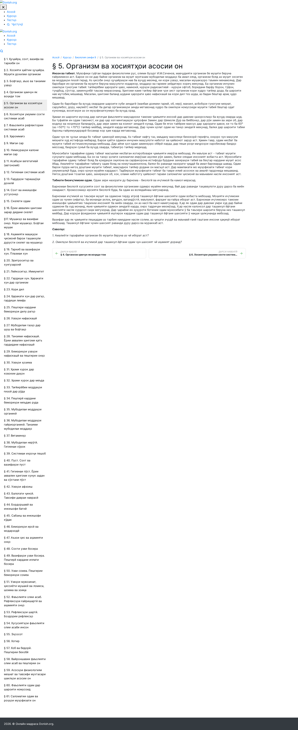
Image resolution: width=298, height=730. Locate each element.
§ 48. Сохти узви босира (21, 548)
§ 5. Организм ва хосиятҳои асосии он (23, 105)
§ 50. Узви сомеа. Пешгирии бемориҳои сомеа (23, 573)
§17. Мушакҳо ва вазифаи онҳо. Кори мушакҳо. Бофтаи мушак (24, 223)
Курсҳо (12, 16)
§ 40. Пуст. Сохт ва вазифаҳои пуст (17, 462)
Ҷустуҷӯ (17, 24)
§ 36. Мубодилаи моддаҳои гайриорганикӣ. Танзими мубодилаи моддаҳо (22, 424)
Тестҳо (11, 20)
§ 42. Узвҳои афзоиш (18, 486)
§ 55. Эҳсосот (13, 634)
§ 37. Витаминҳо (15, 435)
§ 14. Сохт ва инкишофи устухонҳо (20, 192)
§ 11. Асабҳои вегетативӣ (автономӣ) (21, 163)
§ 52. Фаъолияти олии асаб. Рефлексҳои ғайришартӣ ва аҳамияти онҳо (23, 601)
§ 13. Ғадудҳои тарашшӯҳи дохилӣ (22, 181)
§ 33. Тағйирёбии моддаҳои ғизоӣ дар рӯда (23, 389)
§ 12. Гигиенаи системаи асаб (24, 172)
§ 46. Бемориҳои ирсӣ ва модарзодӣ (21, 528)
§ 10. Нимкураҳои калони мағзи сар (21, 152)
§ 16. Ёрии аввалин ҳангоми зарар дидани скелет (23, 210)
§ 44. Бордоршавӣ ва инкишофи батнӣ (18, 506)
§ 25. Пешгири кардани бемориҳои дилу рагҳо (20, 309)
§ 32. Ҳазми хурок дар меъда (24, 380)
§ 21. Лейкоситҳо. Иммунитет (24, 271)
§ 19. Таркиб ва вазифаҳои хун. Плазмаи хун (22, 251)
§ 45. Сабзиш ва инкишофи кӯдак (22, 517)
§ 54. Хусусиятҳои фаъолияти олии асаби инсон (24, 625)
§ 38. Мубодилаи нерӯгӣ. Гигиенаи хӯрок (21, 444)
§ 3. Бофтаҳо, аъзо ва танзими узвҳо (25, 83)
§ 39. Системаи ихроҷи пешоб (25, 453)
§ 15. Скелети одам (17, 201)
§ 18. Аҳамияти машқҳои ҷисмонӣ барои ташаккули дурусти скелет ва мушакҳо (23, 238)
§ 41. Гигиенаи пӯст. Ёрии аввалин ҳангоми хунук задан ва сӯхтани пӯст (24, 475)
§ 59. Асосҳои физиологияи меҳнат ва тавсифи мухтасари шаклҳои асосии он (25, 674)
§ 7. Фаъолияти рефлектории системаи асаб (23, 127)
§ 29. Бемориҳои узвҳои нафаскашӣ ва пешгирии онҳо (24, 353)
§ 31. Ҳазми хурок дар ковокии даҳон (19, 371)
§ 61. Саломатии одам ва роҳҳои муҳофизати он (21, 698)
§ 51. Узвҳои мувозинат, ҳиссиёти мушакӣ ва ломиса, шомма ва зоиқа (24, 586)
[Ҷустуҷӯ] (1, 50)
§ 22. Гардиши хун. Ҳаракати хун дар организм (23, 280)
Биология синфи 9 (85, 57)
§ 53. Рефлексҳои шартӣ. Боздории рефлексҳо (21, 614)
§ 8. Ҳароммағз (14, 136)
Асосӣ (11, 11)
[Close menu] (3, 7)
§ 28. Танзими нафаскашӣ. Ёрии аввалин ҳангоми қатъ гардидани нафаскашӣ (23, 340)
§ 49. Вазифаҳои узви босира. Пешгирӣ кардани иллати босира (24, 560)
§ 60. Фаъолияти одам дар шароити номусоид (22, 687)
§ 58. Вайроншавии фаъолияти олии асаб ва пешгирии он (25, 661)
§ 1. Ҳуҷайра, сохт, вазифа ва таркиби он (23, 61)
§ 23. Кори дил (14, 289)
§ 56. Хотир (11, 641)
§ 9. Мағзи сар (14, 143)
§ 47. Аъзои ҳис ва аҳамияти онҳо (23, 539)
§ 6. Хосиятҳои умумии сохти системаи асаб (24, 116)
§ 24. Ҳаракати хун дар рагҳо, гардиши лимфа (24, 298)
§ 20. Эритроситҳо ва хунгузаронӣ (18, 262)
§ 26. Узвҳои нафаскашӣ (20, 318)
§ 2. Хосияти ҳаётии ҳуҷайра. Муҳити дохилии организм (24, 72)
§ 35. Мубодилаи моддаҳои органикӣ (23, 411)
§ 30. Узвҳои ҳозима (18, 362)
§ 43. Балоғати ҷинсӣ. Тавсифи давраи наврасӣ (21, 495)
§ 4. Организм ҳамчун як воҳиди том (20, 94)
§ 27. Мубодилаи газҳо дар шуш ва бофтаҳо (22, 327)
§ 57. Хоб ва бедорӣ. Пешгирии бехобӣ (17, 650)
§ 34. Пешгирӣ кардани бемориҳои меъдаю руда (21, 400)
